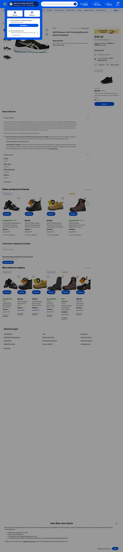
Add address (23, 25)
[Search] (75, 4)
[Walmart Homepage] (4, 4)
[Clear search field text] (70, 4)
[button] (96, 4)
